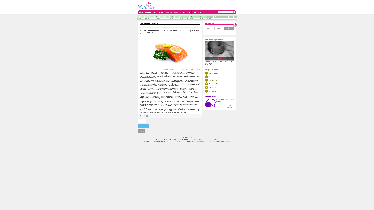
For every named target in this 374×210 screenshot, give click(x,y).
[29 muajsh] (221, 17)
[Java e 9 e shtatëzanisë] (141, 17)
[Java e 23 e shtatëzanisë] (153, 17)
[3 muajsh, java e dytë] (178, 17)
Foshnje (155, 12)
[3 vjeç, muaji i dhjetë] (234, 17)
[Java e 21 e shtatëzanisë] (151, 17)
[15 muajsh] (209, 17)
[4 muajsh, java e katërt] (183, 17)
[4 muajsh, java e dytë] (181, 17)
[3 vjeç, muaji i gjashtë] (231, 17)
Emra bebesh (213, 84)
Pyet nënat (169, 12)
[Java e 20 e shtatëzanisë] (150, 17)
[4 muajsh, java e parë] (180, 17)
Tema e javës (187, 12)
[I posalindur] (167, 17)
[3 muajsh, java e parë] (177, 17)
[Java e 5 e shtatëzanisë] (138, 17)
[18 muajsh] (212, 17)
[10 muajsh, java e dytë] (201, 17)
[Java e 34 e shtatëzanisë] (162, 17)
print (149, 116)
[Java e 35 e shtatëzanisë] (163, 17)
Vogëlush (161, 12)
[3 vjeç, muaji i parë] (227, 17)
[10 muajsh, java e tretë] (202, 17)
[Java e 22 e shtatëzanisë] (152, 17)
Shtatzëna (148, 12)
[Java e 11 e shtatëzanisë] (143, 17)
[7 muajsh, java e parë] (190, 17)
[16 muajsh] (210, 17)
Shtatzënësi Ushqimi (149, 24)
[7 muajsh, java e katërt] (193, 17)
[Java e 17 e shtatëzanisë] (148, 17)
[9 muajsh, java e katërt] (199, 17)
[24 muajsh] (217, 17)
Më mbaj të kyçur (229, 31)
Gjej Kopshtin (213, 76)
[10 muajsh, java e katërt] (203, 17)
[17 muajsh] (211, 17)
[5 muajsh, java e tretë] (185, 17)
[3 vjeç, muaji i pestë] (230, 17)
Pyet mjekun (177, 12)
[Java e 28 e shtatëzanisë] (157, 17)
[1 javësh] (168, 17)
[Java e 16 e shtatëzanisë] (147, 17)
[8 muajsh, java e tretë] (195, 17)
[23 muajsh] (216, 17)
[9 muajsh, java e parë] (197, 17)
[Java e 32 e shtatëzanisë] (160, 17)
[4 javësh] (170, 17)
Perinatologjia (213, 87)
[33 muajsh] (224, 17)
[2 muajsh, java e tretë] (175, 17)
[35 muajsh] (226, 17)
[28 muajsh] (220, 17)
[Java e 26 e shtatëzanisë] (155, 17)
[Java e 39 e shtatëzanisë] (166, 17)
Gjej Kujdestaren (214, 73)
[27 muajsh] (219, 17)
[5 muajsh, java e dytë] (184, 17)
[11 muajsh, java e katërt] (206, 17)
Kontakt (187, 136)
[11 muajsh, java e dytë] (204, 17)
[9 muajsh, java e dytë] (198, 17)
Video (199, 12)
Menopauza (212, 91)
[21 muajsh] (214, 17)
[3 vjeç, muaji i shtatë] (232, 17)
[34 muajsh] (225, 17)
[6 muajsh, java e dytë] (188, 17)
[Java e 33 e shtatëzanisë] (161, 17)
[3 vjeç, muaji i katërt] (229, 17)
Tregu (194, 12)
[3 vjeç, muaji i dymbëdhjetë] (236, 17)
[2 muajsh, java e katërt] (176, 17)
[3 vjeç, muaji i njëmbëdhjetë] (235, 17)
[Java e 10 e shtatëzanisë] (142, 17)
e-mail (143, 116)
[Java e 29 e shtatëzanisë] (158, 17)
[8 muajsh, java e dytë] (194, 17)
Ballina (141, 12)
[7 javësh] (173, 17)
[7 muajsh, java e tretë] (192, 17)
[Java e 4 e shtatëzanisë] (137, 17)
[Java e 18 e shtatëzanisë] (149, 17)
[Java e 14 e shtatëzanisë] (145, 17)
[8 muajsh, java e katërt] (196, 17)
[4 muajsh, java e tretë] (182, 17)
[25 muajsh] (218, 17)
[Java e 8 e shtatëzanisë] (140, 17)
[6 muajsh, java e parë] (187, 17)
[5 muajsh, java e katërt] (186, 17)
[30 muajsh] (222, 17)
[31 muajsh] (223, 17)
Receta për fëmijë (214, 80)
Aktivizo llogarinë (219, 33)
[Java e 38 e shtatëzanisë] (165, 17)
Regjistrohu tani (209, 33)
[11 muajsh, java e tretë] (205, 17)
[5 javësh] (171, 17)
